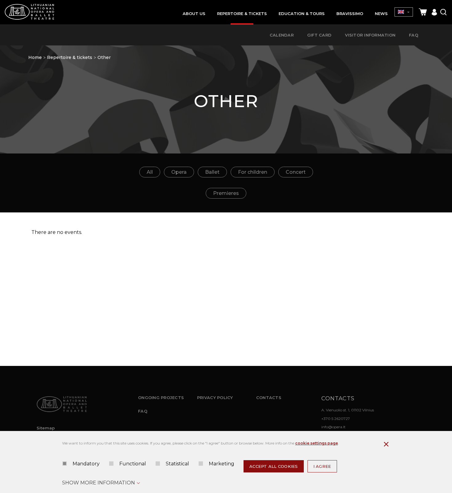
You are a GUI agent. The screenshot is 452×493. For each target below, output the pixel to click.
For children (252, 172)
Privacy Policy (215, 397)
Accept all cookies (273, 466)
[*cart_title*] (423, 12)
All (150, 172)
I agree (322, 466)
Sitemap (46, 427)
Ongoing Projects (161, 397)
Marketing (221, 464)
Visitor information (370, 35)
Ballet (212, 172)
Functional (132, 464)
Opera (179, 172)
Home (35, 57)
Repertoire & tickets (69, 57)
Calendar (282, 35)
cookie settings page (316, 443)
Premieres (226, 193)
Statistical (177, 464)
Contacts (268, 397)
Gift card (319, 35)
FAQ (142, 411)
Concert (296, 172)
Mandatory (86, 464)
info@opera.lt (333, 427)
